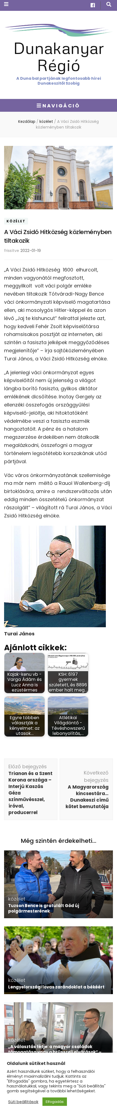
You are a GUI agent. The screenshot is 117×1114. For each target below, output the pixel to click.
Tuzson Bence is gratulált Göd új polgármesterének (43, 908)
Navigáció (61, 105)
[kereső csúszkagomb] (108, 4)
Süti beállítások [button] (23, 1101)
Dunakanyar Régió (58, 56)
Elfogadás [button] (55, 1101)
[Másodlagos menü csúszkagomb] (6, 4)
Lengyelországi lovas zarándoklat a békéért (56, 987)
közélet (16, 221)
